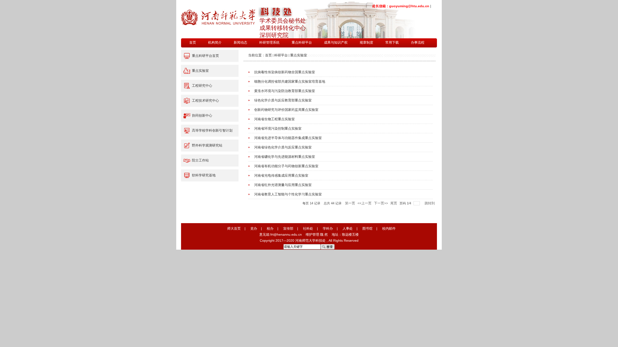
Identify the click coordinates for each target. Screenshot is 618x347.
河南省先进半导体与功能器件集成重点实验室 (288, 138)
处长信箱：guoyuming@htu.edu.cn (400, 6)
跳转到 (430, 203)
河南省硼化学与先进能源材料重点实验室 (284, 157)
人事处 (348, 228)
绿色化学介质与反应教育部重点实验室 (283, 100)
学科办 (328, 228)
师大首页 (234, 228)
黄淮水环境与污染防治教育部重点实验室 (284, 91)
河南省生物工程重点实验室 (274, 119)
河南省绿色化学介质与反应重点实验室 (283, 147)
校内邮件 (389, 228)
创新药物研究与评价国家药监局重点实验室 (286, 110)
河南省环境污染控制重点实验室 (278, 128)
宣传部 (288, 228)
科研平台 (281, 55)
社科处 (308, 228)
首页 (268, 55)
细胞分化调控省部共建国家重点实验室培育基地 (289, 81)
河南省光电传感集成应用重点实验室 (281, 175)
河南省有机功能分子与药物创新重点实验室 (286, 166)
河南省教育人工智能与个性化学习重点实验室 (288, 194)
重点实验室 (298, 55)
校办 (270, 228)
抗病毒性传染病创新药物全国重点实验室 (284, 72)
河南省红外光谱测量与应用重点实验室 (283, 185)
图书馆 (367, 228)
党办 (253, 228)
